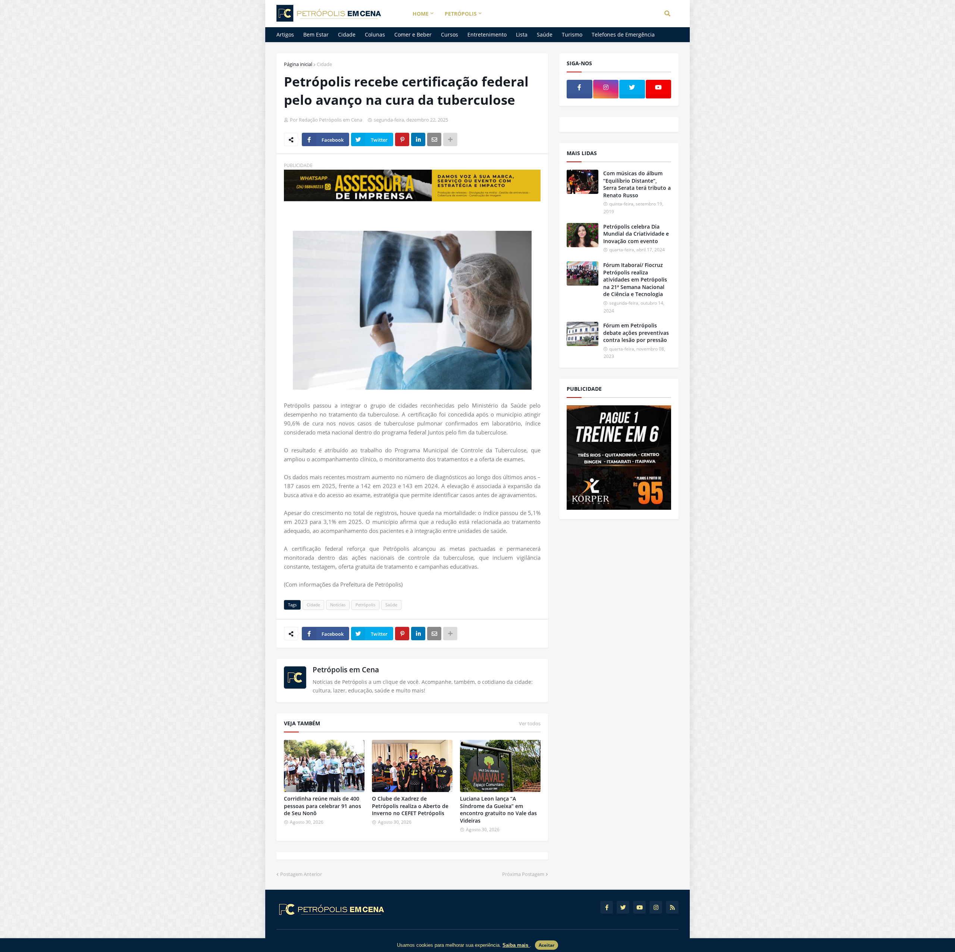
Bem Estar (316, 34)
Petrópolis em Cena (346, 670)
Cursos (449, 34)
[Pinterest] (402, 139)
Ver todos (530, 723)
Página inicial (298, 64)
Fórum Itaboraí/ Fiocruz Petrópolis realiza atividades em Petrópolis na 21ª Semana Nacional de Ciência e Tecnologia (635, 279)
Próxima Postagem (523, 874)
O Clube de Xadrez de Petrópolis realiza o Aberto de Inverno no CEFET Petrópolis (410, 806)
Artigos (285, 34)
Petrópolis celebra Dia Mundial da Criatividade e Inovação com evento (636, 234)
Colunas (375, 34)
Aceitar (546, 945)
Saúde (544, 34)
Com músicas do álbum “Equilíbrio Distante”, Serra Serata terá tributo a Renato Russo (637, 184)
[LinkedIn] (418, 139)
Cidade (347, 34)
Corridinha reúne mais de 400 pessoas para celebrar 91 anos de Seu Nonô (322, 806)
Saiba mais (516, 945)
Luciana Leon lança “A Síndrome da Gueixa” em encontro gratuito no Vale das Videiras (498, 809)
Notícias (337, 604)
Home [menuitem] (421, 13)
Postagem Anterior (301, 874)
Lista (521, 34)
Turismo (572, 34)
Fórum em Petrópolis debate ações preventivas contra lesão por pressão (636, 332)
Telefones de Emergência (623, 34)
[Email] (434, 139)
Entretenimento (487, 34)
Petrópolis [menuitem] (461, 13)
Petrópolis (365, 604)
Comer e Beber (413, 34)
